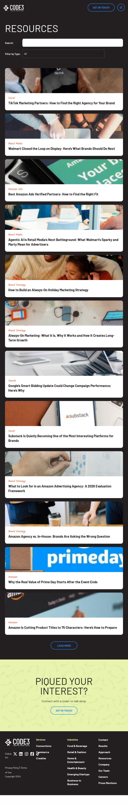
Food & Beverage (77, 745)
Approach (104, 752)
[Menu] (121, 7)
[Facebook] (32, 755)
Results (103, 745)
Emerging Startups (78, 774)
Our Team (104, 770)
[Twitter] (15, 755)
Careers (103, 776)
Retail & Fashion (76, 752)
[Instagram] (26, 755)
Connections (43, 745)
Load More (64, 645)
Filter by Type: (12, 53)
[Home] (13, 8)
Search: (9, 42)
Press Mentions (107, 782)
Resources (104, 758)
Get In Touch (101, 7)
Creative (41, 758)
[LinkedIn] (21, 755)
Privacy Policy (12, 767)
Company (104, 764)
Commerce (42, 752)
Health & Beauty (76, 768)
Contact (103, 739)
